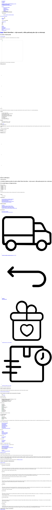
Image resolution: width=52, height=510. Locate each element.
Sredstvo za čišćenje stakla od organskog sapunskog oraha (9, 208)
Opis (1, 108)
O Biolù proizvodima (3, 129)
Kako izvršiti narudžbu (5, 423)
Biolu (1, 32)
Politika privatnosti (2, 462)
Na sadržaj (3, 1)
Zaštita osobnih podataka (5, 446)
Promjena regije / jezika (7, 443)
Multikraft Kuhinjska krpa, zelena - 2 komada (8, 206)
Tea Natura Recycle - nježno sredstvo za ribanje (8, 207)
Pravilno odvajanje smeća (5, 200)
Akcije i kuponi (4, 427)
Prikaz (1, 194)
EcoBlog (3, 437)
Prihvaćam (7, 508)
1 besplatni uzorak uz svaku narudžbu (7, 5)
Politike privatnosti (20, 459)
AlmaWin (3, 205)
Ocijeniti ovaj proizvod (3, 179)
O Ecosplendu (4, 440)
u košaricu (3, 2)
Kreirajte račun (4, 21)
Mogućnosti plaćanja (6, 9)
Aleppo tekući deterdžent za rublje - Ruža (7, 212)
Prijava (3, 431)
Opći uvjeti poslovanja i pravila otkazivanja (7, 447)
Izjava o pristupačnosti (5, 448)
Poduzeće (3, 450)
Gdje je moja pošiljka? (5, 433)
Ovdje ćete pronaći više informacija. (5, 391)
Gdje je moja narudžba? (7, 7)
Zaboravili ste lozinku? (5, 432)
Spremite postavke (3, 508)
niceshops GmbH (6, 444)
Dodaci (2, 130)
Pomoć (3, 6)
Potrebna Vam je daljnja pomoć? (6, 428)
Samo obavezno (11, 508)
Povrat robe (5, 8)
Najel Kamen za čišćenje (5, 211)
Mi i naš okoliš (4, 436)
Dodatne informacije (3, 124)
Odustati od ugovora (3, 452)
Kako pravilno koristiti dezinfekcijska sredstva (8, 201)
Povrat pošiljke (4, 424)
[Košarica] (27, 24)
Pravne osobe (3, 426)
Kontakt (5, 10)
